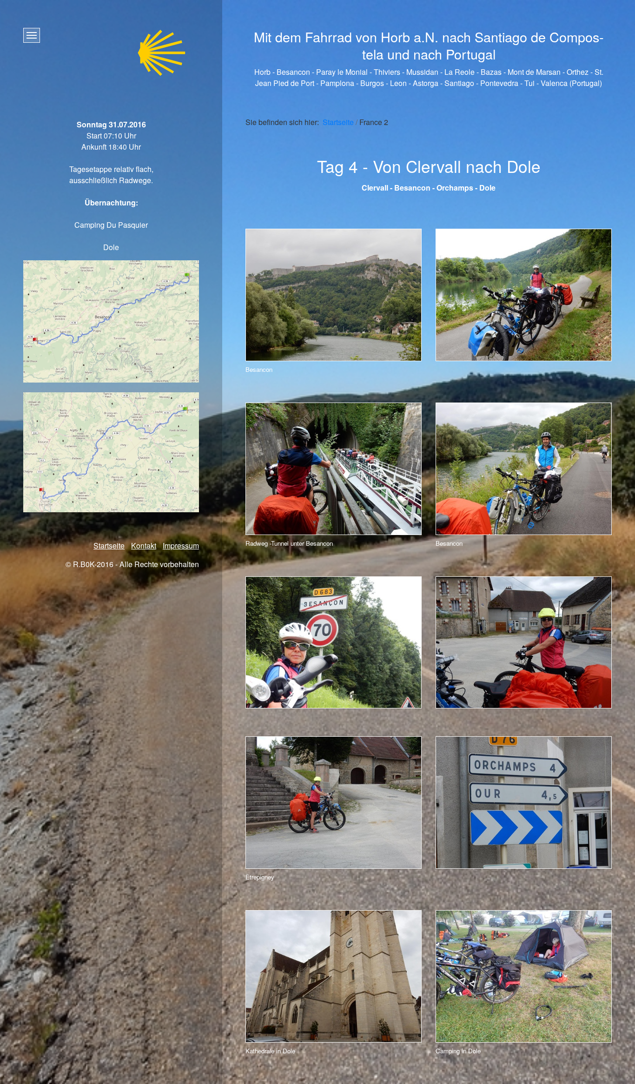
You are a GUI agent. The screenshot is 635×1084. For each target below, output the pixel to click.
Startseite (338, 122)
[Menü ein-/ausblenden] (31, 35)
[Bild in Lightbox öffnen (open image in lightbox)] (333, 295)
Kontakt (143, 545)
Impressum (181, 545)
